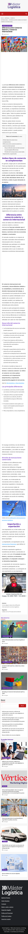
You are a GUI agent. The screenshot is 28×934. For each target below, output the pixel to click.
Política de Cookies (6, 916)
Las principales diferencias (11, 150)
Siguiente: (11, 611)
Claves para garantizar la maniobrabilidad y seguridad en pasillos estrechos (12, 724)
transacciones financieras (9, 544)
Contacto (3, 904)
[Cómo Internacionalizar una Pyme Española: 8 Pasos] (14, 629)
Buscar (3, 700)
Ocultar (20, 136)
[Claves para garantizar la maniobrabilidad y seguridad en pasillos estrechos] (14, 807)
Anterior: (11, 605)
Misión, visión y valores (7, 907)
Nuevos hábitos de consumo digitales (11, 735)
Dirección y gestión (6, 757)
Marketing (5, 786)
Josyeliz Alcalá (6, 34)
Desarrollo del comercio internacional (14, 148)
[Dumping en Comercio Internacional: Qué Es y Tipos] (14, 681)
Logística (4, 814)
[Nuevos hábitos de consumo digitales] (14, 863)
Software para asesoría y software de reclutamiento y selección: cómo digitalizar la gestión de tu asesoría (13, 713)
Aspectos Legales (6, 919)
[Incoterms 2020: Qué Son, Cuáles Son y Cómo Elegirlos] (14, 655)
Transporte (5, 841)
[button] (2, 13)
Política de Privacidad (7, 913)
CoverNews (13, 931)
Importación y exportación (10, 154)
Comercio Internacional (7, 25)
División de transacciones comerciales (14, 152)
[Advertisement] (14, 67)
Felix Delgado (5, 643)
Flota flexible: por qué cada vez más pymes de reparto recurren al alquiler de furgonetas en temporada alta (13, 730)
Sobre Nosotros (5, 901)
